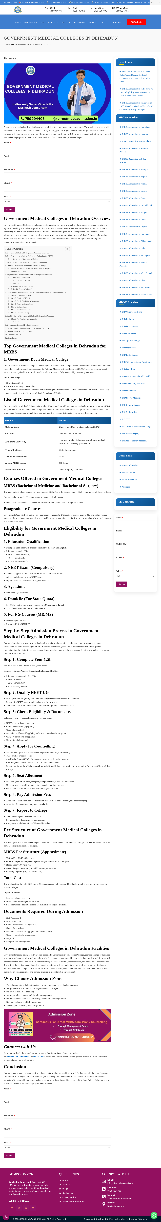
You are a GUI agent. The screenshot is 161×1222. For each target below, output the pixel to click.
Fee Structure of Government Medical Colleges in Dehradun (30, 316)
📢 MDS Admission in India (60, 2)
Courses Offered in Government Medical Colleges (26, 265)
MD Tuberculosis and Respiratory (137, 362)
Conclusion (12, 338)
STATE (8, 183)
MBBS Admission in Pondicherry (137, 294)
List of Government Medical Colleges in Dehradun (27, 262)
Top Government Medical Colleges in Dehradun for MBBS (30, 256)
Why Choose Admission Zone (20, 331)
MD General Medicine (132, 312)
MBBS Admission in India (133, 248)
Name (7, 142)
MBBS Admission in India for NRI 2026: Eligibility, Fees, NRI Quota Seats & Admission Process (136, 92)
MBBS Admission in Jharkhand (136, 234)
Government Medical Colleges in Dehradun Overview (28, 253)
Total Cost (15, 322)
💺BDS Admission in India (38, 2)
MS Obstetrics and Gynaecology (136, 426)
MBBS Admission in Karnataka (136, 127)
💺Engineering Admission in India (111, 2)
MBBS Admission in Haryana (135, 134)
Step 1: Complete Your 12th (21, 295)
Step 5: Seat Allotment (19, 307)
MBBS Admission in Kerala (134, 184)
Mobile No (9, 169)
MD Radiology (128, 319)
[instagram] (19, 1208)
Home (18, 23)
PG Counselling (77, 23)
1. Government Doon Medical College (24, 259)
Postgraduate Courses (18, 271)
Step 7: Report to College (20, 313)
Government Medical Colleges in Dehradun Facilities (28, 328)
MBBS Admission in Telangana (136, 255)
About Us (116, 23)
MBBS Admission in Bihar (134, 280)
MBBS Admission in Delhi (134, 219)
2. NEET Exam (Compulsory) (22, 280)
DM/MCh (92, 23)
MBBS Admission (130, 465)
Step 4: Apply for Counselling (22, 304)
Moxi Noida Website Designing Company (128, 1219)
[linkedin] (26, 1208)
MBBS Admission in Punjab (134, 212)
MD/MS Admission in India (136, 2)
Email (6, 156)
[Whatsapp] (154, 1215)
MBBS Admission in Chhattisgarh (137, 241)
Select (7, 196)
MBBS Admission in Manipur (135, 169)
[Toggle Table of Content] (66, 249)
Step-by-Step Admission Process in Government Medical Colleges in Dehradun (38, 292)
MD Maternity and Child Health (136, 376)
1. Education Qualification (20, 277)
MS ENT (126, 419)
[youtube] (33, 1208)
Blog (104, 23)
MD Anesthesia (129, 333)
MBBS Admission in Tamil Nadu (136, 287)
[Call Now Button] (6, 1216)
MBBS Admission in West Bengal (137, 273)
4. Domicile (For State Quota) (22, 286)
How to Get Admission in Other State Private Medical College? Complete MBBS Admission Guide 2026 (134, 76)
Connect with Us (14, 335)
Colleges (126, 487)
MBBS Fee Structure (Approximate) (24, 319)
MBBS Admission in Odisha (134, 191)
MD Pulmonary (129, 390)
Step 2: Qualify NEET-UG (20, 298)
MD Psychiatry (129, 347)
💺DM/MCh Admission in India (84, 2)
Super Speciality (129, 479)
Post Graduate (55, 23)
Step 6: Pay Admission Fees (21, 310)
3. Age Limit (16, 283)
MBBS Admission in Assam (134, 198)
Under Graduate (33, 23)
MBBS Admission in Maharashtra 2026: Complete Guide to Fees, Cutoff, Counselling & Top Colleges (136, 106)
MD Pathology (128, 369)
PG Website (136, 22)
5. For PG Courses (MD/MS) (21, 289)
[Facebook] (12, 1208)
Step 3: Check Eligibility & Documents (25, 301)
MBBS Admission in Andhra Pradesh (133, 264)
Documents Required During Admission (22, 325)
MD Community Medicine (134, 383)
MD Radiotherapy (130, 355)
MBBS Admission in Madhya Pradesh (133, 150)
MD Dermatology (130, 326)
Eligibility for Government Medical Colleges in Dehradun (30, 274)
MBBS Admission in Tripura (134, 176)
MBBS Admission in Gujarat (134, 227)
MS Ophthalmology (131, 340)
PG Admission (128, 472)
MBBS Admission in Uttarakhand (137, 205)
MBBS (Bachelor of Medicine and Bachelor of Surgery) (31, 268)
